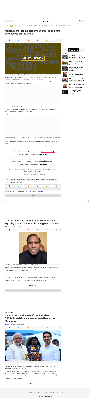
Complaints (62, 393)
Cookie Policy (41, 393)
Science (68, 25)
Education (62, 25)
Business (44, 25)
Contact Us (56, 393)
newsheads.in (48, 396)
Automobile (37, 25)
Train (28, 179)
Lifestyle (50, 25)
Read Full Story (33, 285)
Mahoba (38, 179)
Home (7, 25)
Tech (56, 25)
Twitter (41, 191)
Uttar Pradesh (44, 179)
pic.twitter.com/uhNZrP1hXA (45, 161)
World (16, 25)
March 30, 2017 (43, 154)
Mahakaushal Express (15, 179)
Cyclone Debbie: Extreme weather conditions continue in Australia (1, 200)
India (11, 25)
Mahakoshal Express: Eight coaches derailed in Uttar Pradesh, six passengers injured (88, 200)
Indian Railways (52, 179)
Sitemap (48, 393)
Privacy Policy (33, 393)
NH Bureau (7, 36)
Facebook (29, 191)
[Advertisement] (45, 9)
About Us (27, 393)
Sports (21, 25)
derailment (23, 179)
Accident (33, 179)
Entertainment (29, 25)
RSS (51, 393)
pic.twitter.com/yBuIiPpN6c (48, 151)
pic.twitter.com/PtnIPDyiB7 (35, 171)
